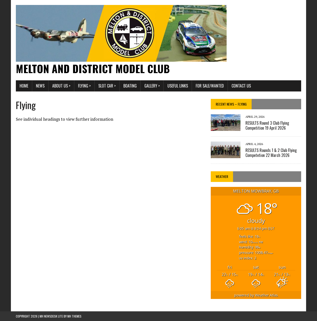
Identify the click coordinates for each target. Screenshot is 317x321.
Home (24, 86)
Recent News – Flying (231, 104)
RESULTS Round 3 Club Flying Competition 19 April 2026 (267, 125)
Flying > (84, 86)
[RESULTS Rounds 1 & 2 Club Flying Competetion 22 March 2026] (225, 155)
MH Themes (74, 316)
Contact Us (241, 86)
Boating (130, 86)
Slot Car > (107, 86)
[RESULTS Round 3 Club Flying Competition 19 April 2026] (225, 127)
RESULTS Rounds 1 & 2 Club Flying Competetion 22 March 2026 (271, 152)
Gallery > (152, 86)
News (40, 86)
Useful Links (177, 86)
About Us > (61, 86)
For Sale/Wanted (210, 86)
